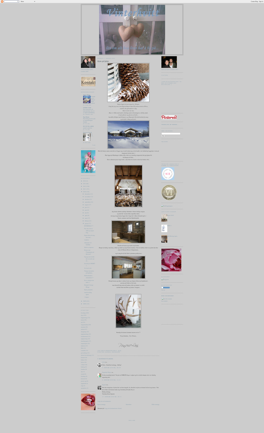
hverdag (83, 313)
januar (87, 223)
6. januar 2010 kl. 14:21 (111, 380)
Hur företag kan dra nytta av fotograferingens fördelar (89, 120)
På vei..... (92, 134)
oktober (87, 199)
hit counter (164, 301)
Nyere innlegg (101, 404)
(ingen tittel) (170, 215)
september (88, 202)
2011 (84, 189)
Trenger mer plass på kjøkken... (89, 272)
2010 (84, 192)
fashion (83, 346)
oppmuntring (84, 334)
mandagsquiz (84, 341)
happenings (84, 318)
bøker (82, 360)
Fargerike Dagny (106, 372)
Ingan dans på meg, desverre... (89, 236)
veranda (83, 350)
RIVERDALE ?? (88, 226)
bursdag (83, 376)
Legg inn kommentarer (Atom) (113, 408)
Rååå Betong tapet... (172, 236)
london (83, 369)
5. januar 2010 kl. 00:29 (111, 368)
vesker (83, 365)
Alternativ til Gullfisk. (87, 244)
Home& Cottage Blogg (88, 286)
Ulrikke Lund (87, 107)
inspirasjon (84, 343)
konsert (83, 379)
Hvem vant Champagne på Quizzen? (89, 252)
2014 (84, 181)
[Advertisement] (170, 314)
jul (81, 322)
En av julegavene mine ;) (89, 281)
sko (82, 372)
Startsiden (128, 404)
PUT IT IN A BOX (88, 126)
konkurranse (84, 336)
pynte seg (83, 381)
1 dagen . (86, 297)
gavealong (84, 353)
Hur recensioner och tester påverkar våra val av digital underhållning (89, 110)
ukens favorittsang (86, 355)
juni (86, 210)
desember (87, 194)
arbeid (82, 329)
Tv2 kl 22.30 (87, 268)
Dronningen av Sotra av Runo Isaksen (93, 100)
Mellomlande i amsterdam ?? (88, 277)
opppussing (84, 339)
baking (83, 367)
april (86, 215)
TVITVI (86, 240)
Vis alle (93, 145)
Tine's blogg (86, 95)
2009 (84, 301)
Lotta (103, 362)
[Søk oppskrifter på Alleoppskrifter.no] (167, 206)
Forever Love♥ (87, 132)
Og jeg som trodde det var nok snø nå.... (89, 259)
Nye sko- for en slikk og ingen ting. (89, 230)
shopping (83, 332)
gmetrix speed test (87, 128)
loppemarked (84, 325)
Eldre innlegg (155, 404)
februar (87, 221)
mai (86, 213)
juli (86, 207)
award (82, 374)
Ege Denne (86, 117)
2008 (84, 304)
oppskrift (83, 383)
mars (86, 218)
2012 (84, 186)
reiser (82, 320)
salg (82, 386)
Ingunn (104, 385)
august (87, 205)
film (82, 348)
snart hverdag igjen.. (88, 293)
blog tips (163, 290)
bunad (82, 357)
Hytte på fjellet (88, 290)
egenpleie (83, 388)
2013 (84, 184)
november (88, 197)
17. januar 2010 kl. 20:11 (112, 397)
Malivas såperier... (89, 247)
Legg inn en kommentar (104, 401)
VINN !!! (169, 226)
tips (82, 315)
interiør (83, 327)
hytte (82, 362)
